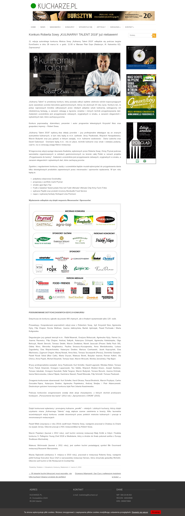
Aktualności (49, 467)
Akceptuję (156, 512)
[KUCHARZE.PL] (53, 8)
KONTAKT (129, 27)
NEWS (42, 27)
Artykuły (101, 27)
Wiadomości (55, 27)
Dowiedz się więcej (140, 512)
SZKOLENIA (114, 27)
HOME (33, 27)
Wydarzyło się (85, 27)
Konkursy (69, 27)
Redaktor (40, 467)
